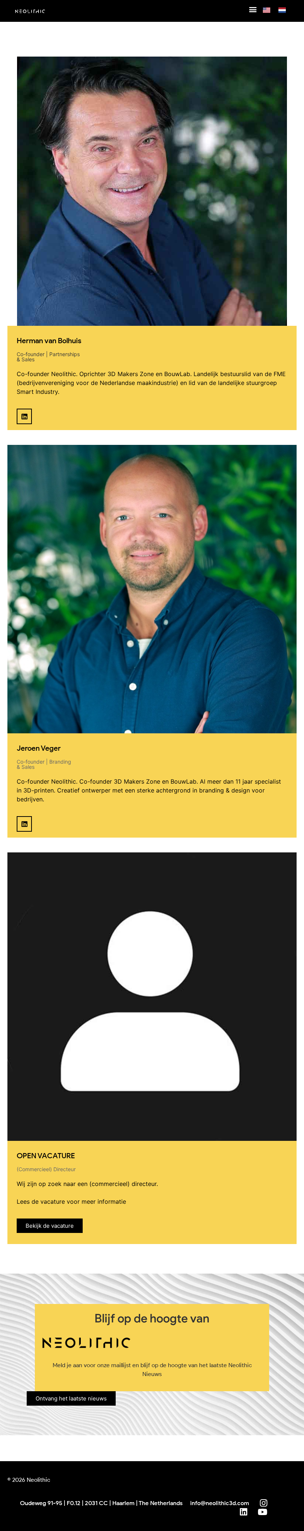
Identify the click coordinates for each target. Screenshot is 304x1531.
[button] (253, 9)
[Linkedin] (24, 416)
